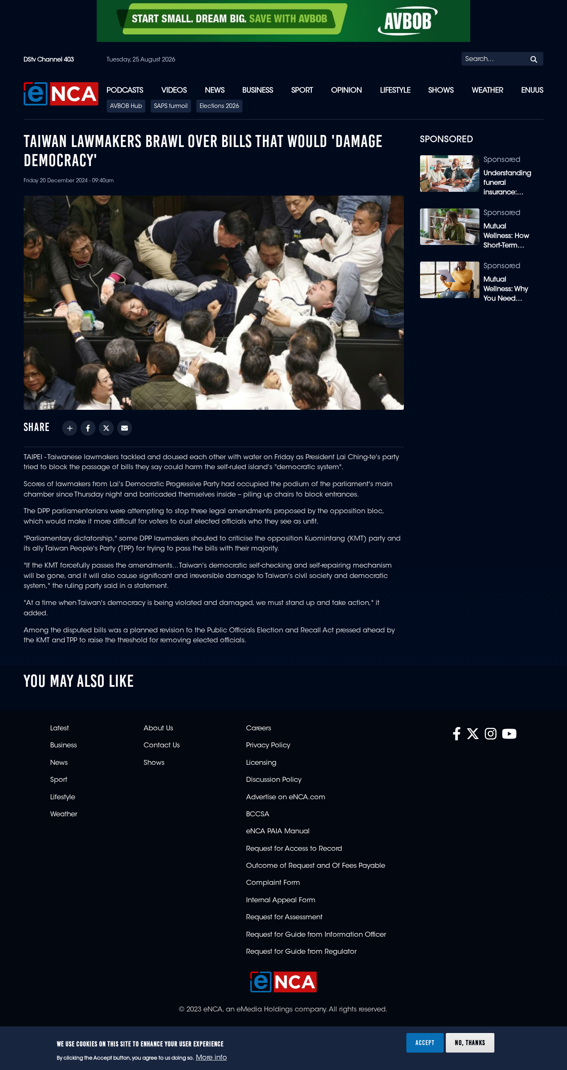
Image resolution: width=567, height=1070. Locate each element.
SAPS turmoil (171, 107)
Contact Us (162, 745)
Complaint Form (273, 883)
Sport (302, 90)
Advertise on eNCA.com (285, 797)
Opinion (346, 90)
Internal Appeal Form (280, 900)
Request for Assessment (284, 917)
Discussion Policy (273, 780)
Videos (174, 90)
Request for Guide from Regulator (301, 952)
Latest (59, 728)
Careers (258, 728)
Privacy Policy (268, 745)
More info (211, 1058)
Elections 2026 (219, 107)
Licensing (261, 763)
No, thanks (470, 1042)
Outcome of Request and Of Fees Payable (315, 866)
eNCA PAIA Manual (278, 831)
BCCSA (257, 814)
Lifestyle (395, 90)
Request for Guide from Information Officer (316, 935)
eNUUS (532, 90)
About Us (158, 728)
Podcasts (125, 90)
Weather (487, 90)
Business (257, 90)
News (215, 90)
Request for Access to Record (294, 849)
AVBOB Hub (126, 107)
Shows (441, 90)
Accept (425, 1042)
